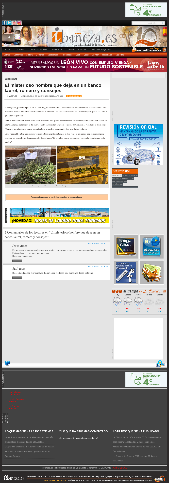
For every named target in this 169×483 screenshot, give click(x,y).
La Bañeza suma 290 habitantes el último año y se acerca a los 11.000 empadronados (125, 179)
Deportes (40, 55)
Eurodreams (14, 394)
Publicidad (57, 49)
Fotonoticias (67, 55)
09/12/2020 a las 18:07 (98, 244)
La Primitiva (14, 406)
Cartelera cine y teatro (76, 49)
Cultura (29, 55)
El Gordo (13, 408)
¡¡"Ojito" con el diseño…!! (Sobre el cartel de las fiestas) (29, 447)
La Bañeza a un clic (38, 49)
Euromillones (15, 392)
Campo (7, 55)
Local (86, 55)
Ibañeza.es (85, 38)
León (78, 55)
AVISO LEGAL (120, 468)
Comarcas (18, 55)
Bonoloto (13, 401)
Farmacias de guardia (101, 49)
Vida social (10, 79)
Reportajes (107, 55)
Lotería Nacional (16, 399)
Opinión (95, 55)
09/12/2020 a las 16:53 (98, 266)
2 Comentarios (74, 96)
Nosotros (21, 49)
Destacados (53, 55)
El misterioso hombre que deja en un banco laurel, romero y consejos (53, 88)
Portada (8, 49)
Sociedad (120, 55)
